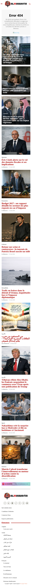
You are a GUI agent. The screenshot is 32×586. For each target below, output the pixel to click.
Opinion (4, 157)
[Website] (23, 503)
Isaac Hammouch (5, 343)
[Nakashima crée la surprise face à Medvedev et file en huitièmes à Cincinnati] (16, 406)
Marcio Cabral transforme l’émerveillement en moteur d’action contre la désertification (15, 472)
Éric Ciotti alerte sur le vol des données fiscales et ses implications (14, 162)
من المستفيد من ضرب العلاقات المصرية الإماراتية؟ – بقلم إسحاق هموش (16, 338)
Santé (4, 85)
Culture (4, 244)
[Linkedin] (8, 503)
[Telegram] (12, 503)
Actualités (5, 288)
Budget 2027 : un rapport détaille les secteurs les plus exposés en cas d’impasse (15, 205)
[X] (19, 503)
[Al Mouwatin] (16, 496)
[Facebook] (5, 503)
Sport (3, 423)
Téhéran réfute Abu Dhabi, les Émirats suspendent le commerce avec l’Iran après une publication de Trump (15, 383)
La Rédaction (5, 167)
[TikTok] (16, 503)
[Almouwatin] (16, 3)
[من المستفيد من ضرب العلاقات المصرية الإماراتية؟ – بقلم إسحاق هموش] (16, 317)
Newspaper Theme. (23, 583)
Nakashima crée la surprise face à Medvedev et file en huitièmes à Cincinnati (15, 427)
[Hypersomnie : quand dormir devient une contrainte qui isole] (16, 80)
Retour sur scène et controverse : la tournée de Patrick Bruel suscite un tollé (16, 249)
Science (5, 51)
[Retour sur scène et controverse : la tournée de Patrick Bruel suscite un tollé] (16, 227)
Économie (5, 200)
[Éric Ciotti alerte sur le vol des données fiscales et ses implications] (16, 140)
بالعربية (3, 333)
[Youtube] (27, 503)
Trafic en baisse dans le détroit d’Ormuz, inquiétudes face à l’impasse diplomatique (16, 294)
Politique (5, 113)
